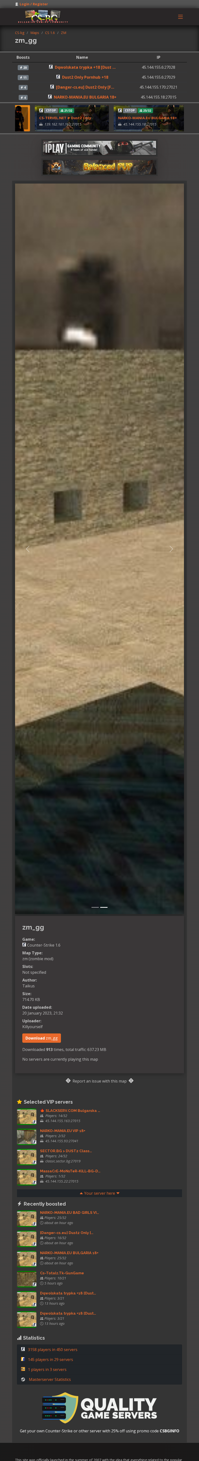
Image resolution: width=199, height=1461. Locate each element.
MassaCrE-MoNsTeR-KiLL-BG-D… (70, 1171)
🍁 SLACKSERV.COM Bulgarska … (70, 1110)
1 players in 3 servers (46, 1369)
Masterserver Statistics (50, 1379)
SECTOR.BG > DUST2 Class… (66, 1151)
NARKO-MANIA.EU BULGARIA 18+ (85, 97)
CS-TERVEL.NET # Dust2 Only (46, 117)
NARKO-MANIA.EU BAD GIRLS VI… (69, 1212)
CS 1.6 (50, 32)
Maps (34, 32)
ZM (63, 32)
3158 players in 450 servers (52, 1349)
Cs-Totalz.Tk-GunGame (62, 1273)
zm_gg (41, 1038)
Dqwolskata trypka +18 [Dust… (68, 1293)
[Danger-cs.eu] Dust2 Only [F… (85, 87)
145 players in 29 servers (50, 1359)
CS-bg (19, 32)
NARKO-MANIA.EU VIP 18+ (62, 1131)
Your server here (99, 1193)
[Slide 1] (95, 907)
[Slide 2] (104, 907)
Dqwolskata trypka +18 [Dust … (85, 67)
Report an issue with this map (100, 1081)
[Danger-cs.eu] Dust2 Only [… (66, 1233)
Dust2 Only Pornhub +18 (85, 77)
